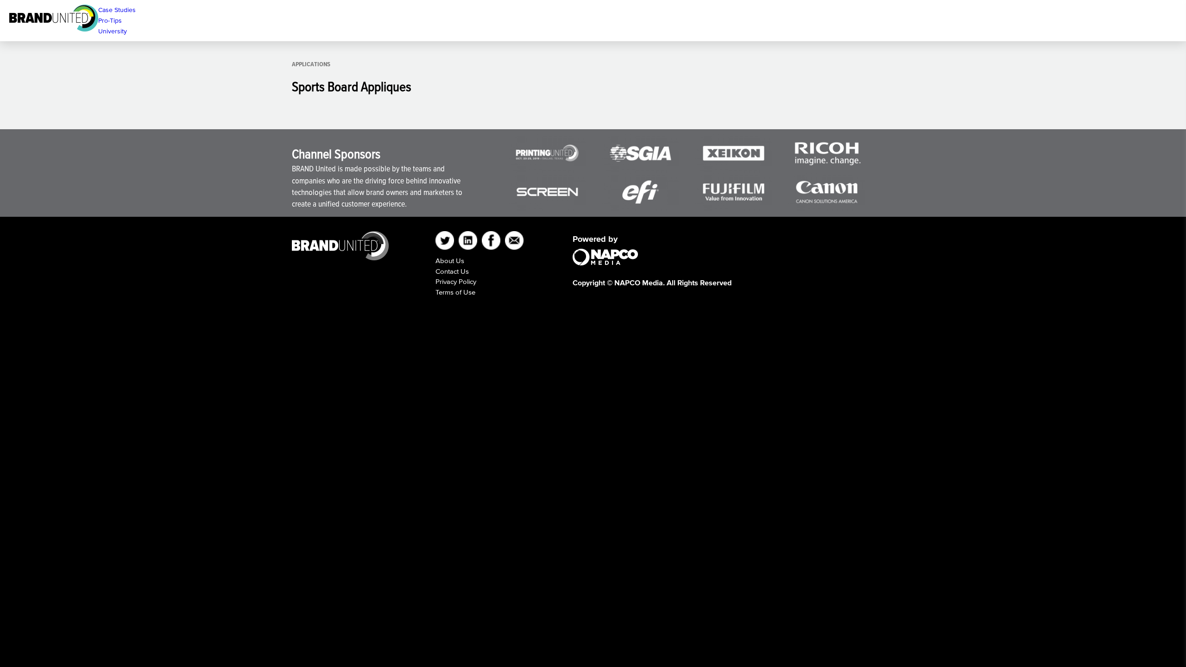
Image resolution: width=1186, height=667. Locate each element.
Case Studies (117, 9)
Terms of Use (455, 292)
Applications (311, 64)
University (112, 31)
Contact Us (452, 271)
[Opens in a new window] (733, 153)
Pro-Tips (110, 20)
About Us (449, 260)
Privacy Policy (455, 281)
